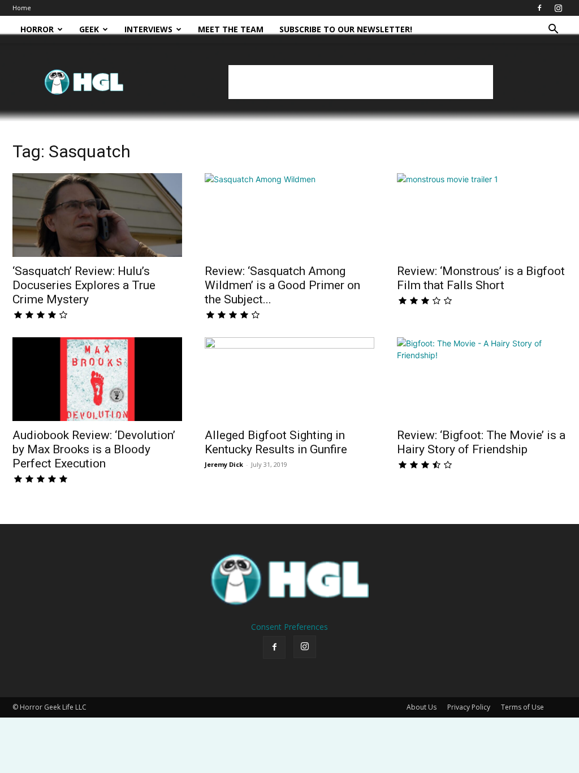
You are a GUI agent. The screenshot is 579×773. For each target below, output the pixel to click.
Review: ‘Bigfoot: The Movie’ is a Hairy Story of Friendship (481, 442)
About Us (422, 707)
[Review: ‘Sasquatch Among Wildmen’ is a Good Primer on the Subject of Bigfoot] (289, 215)
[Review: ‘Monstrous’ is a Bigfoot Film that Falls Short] (482, 215)
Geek (89, 29)
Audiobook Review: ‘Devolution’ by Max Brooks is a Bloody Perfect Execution (93, 449)
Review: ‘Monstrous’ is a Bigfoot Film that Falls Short (481, 278)
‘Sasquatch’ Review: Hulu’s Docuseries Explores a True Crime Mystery (83, 285)
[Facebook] (539, 8)
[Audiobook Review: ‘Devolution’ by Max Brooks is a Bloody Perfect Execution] (97, 379)
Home (21, 7)
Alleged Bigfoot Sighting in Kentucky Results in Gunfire (276, 442)
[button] (553, 30)
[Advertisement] (360, 82)
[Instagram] (558, 8)
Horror (37, 29)
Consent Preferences (289, 626)
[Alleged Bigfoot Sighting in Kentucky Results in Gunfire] (289, 379)
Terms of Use (522, 707)
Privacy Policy (468, 707)
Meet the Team (230, 29)
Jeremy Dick (224, 464)
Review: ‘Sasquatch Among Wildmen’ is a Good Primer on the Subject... (282, 285)
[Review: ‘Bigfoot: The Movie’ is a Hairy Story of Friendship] (482, 379)
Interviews (148, 29)
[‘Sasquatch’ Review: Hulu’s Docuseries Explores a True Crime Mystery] (97, 215)
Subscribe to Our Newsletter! (345, 29)
